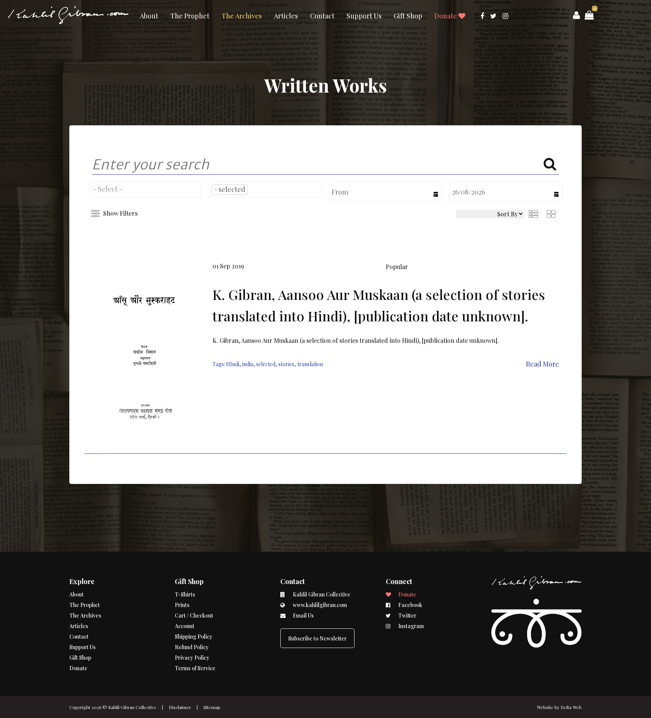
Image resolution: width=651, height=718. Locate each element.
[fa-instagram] (505, 16)
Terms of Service (195, 668)
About (149, 15)
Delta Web (571, 707)
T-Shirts (185, 594)
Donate (446, 15)
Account (184, 626)
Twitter (406, 615)
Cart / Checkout (194, 615)
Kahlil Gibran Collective (132, 707)
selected (265, 364)
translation (310, 364)
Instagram (410, 626)
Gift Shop (408, 15)
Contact (322, 15)
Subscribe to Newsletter (317, 638)
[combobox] (144, 189)
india (247, 364)
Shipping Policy (193, 636)
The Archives (242, 15)
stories (286, 364)
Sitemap (211, 707)
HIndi (232, 364)
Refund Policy (192, 647)
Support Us (364, 15)
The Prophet (189, 15)
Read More (542, 363)
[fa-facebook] (482, 16)
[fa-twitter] (493, 16)
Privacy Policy (192, 657)
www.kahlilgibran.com (319, 604)
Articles (286, 15)
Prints (182, 604)
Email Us (303, 615)
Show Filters (120, 213)
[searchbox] (145, 189)
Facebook (409, 604)
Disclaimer (180, 707)
